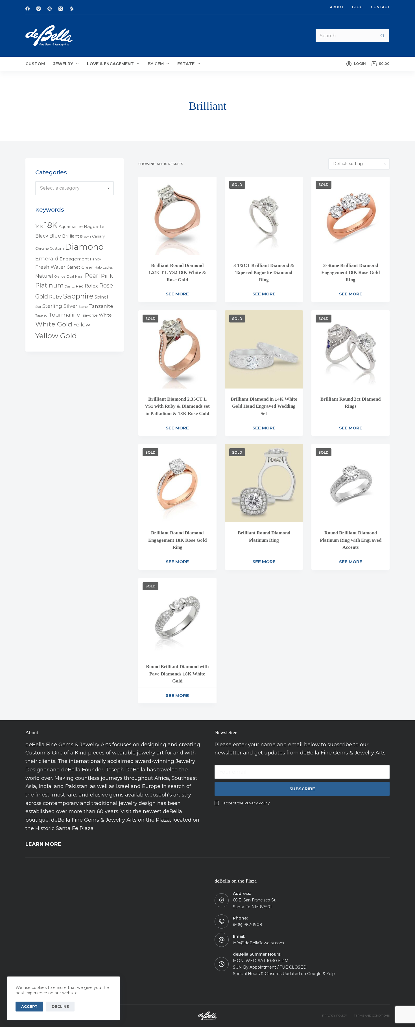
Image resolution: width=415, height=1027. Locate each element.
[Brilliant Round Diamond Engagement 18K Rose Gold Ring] (177, 483)
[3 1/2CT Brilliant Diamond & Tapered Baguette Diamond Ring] (264, 216)
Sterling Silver (59, 306)
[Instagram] (38, 8)
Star (38, 307)
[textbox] (74, 188)
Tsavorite (89, 315)
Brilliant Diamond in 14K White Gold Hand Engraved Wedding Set (264, 406)
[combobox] (74, 188)
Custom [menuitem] (35, 63)
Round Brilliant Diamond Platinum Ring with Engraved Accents (350, 540)
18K (51, 225)
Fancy (95, 259)
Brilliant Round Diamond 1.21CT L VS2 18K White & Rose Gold (177, 272)
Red (80, 286)
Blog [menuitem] (357, 7)
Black (41, 236)
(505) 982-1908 (247, 924)
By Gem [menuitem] (156, 63)
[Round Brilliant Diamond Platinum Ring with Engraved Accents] (350, 483)
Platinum (49, 285)
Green (87, 267)
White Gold (53, 324)
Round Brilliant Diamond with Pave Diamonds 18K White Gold (177, 674)
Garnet (73, 267)
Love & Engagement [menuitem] (110, 63)
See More (177, 294)
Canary (98, 236)
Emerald (46, 258)
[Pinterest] (49, 8)
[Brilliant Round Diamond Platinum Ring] (264, 483)
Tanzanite (101, 306)
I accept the (246, 803)
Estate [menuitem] (186, 63)
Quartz (70, 287)
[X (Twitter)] (60, 8)
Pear (79, 276)
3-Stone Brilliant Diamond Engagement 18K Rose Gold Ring (350, 272)
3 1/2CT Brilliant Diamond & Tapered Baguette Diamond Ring (263, 272)
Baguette (94, 226)
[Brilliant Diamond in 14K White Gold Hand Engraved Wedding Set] (264, 349)
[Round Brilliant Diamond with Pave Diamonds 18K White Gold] (177, 617)
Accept (29, 1006)
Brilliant (70, 236)
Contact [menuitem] (380, 7)
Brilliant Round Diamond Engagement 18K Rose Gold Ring (177, 540)
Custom (57, 248)
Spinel (101, 297)
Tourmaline (64, 314)
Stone (83, 307)
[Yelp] (71, 8)
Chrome (42, 249)
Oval (70, 276)
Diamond (84, 247)
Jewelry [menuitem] (63, 63)
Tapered (41, 315)
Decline (60, 1006)
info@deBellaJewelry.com (258, 942)
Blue (55, 235)
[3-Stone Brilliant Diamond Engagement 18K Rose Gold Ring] (350, 216)
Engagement (74, 259)
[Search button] (382, 35)
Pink (107, 276)
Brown (85, 236)
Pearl (92, 275)
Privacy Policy (257, 803)
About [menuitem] (337, 7)
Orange (59, 276)
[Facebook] (27, 8)
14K (39, 226)
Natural (44, 276)
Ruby (55, 297)
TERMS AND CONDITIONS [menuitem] (372, 1015)
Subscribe (302, 788)
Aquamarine (71, 226)
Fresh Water (50, 267)
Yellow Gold (56, 335)
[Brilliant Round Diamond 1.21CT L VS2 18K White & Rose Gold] (177, 216)
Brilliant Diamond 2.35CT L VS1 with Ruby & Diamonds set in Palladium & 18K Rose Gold (177, 406)
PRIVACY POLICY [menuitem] (334, 1015)
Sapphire (78, 296)
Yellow (81, 324)
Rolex (91, 286)
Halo (98, 267)
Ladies (108, 267)
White (105, 315)
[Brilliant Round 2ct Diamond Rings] (350, 349)
